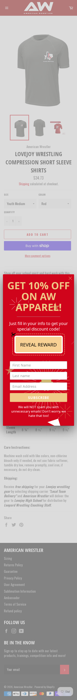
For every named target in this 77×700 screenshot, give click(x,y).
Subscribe (38, 397)
